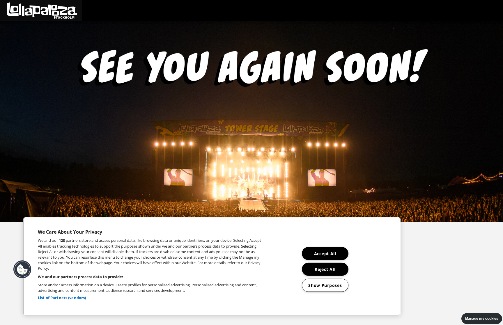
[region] (212, 266)
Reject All (325, 269)
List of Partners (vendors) (62, 297)
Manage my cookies (481, 319)
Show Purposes (325, 285)
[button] (41, 10)
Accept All (325, 253)
